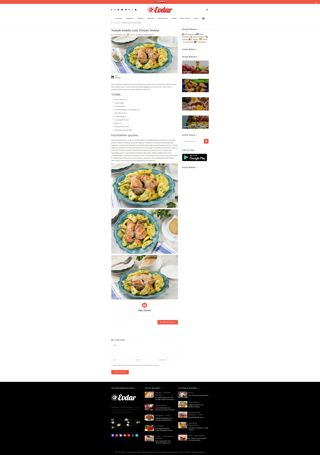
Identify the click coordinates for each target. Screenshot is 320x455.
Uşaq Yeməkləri (193, 425)
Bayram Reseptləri (195, 413)
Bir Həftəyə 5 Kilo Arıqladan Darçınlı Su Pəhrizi (198, 439)
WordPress (187, 452)
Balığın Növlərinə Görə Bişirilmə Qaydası (196, 406)
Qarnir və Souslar (160, 405)
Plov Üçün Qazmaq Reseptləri (198, 395)
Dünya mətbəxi (127, 407)
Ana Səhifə (118, 18)
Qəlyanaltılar (193, 423)
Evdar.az (146, 87)
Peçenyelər (167, 393)
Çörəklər (158, 436)
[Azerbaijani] (155, 2)
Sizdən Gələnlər (185, 18)
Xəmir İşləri (189, 42)
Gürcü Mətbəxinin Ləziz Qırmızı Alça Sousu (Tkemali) (164, 409)
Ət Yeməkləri (139, 35)
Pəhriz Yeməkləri (148, 35)
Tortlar (200, 415)
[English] (158, 2)
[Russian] (161, 2)
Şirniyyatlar (202, 42)
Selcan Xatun (122, 35)
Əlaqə (196, 18)
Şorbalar (133, 422)
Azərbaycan (115, 407)
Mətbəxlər (151, 18)
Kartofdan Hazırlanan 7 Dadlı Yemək (198, 429)
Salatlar (195, 39)
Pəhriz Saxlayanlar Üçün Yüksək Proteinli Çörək (163, 442)
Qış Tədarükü (159, 426)
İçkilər (190, 436)
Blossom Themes (178, 452)
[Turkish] (165, 2)
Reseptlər (140, 18)
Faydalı (174, 18)
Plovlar (168, 416)
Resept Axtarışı (163, 18)
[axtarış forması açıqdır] (207, 10)
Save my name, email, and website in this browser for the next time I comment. (136, 365)
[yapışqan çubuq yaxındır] (316, 2)
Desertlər (158, 393)
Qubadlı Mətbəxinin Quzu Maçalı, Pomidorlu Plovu (163, 419)
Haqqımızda (130, 18)
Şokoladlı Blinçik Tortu (196, 417)
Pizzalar (204, 39)
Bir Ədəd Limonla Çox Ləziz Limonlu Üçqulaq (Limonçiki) (164, 398)
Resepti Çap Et (168, 322)
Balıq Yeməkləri (134, 420)
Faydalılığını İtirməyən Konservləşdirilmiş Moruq (163, 429)
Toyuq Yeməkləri (198, 37)
